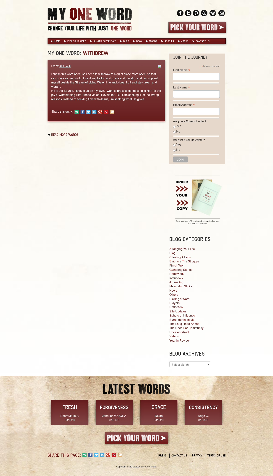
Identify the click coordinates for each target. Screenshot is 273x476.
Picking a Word (179, 299)
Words (153, 41)
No (178, 131)
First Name (181, 70)
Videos (174, 336)
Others (173, 294)
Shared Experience (104, 41)
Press (162, 455)
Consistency (203, 407)
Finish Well (176, 265)
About (184, 41)
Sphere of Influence (182, 315)
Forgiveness (114, 407)
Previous (43, 412)
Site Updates (177, 311)
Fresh (69, 407)
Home (57, 41)
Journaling (176, 282)
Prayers (174, 303)
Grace (159, 407)
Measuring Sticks (180, 286)
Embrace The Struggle (184, 261)
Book (139, 41)
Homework (176, 274)
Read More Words (65, 135)
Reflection (176, 307)
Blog (126, 41)
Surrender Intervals (181, 319)
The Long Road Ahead (184, 324)
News (173, 290)
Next (229, 412)
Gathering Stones (180, 269)
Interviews (176, 278)
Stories (169, 41)
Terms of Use (216, 455)
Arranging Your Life (182, 249)
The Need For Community (186, 328)
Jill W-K (65, 66)
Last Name (181, 87)
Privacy (197, 455)
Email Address (184, 105)
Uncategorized (179, 332)
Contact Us (203, 41)
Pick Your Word (76, 41)
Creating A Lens (180, 257)
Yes (178, 126)
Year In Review (179, 340)
